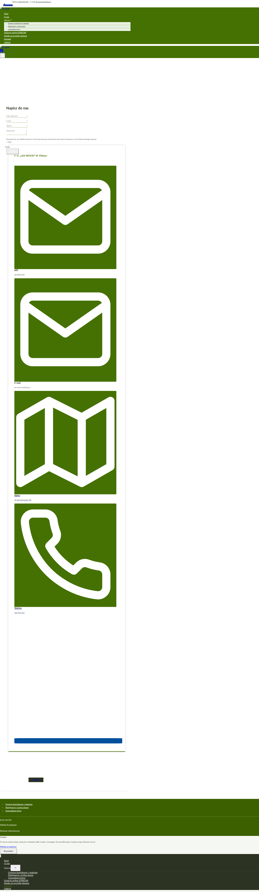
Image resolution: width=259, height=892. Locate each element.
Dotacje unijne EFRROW (15, 33)
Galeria (7, 42)
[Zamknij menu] (0, 856)
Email (7, 147)
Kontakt (7, 39)
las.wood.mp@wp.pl (43, 2)
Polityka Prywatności (8, 825)
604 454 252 (23, 2)
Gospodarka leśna (14, 29)
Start (6, 14)
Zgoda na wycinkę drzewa (15, 36)
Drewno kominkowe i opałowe (18, 23)
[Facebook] (1, 51)
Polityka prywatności (8, 847)
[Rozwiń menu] (2, 55)
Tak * (10, 142)
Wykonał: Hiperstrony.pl (10, 831)
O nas (6, 17)
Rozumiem (8, 851)
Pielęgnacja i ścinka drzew (16, 26)
